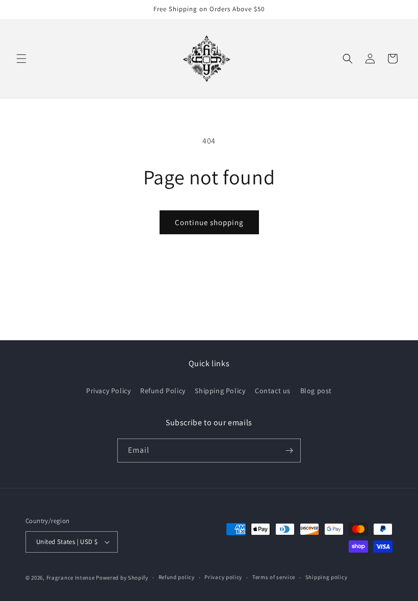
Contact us (273, 390)
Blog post (316, 390)
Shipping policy (326, 577)
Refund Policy (163, 390)
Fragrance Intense (71, 577)
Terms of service (273, 577)
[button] (21, 58)
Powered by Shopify (122, 577)
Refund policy (177, 577)
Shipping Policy (220, 390)
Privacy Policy (108, 390)
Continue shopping (209, 222)
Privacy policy (223, 577)
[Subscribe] (289, 450)
